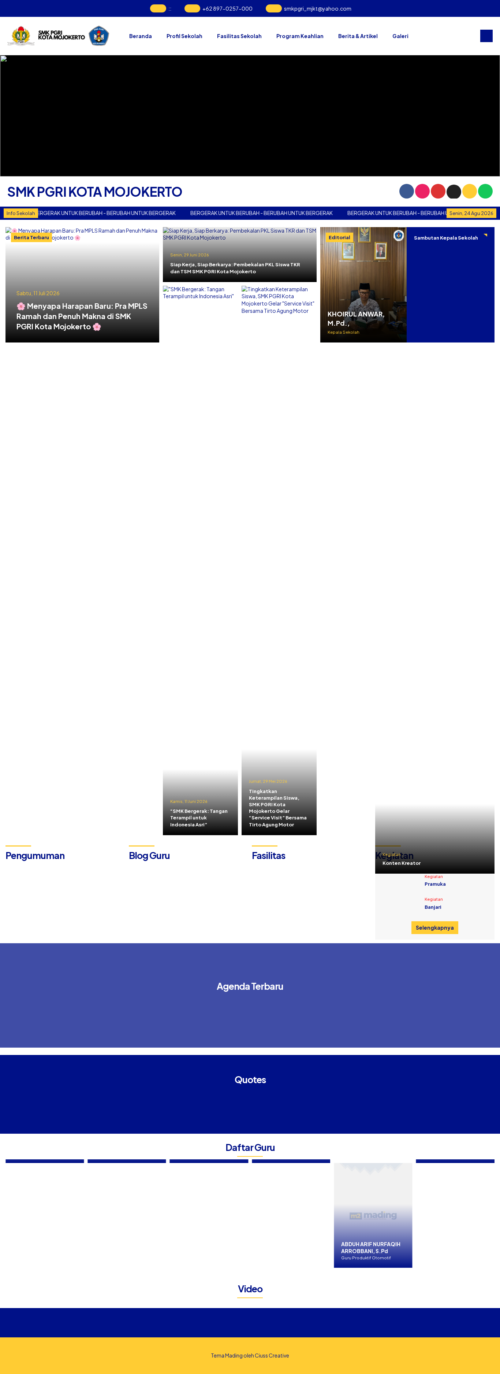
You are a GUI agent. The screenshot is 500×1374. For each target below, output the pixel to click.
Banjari (433, 907)
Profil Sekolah (184, 36)
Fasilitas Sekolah (239, 36)
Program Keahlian (300, 36)
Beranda (140, 36)
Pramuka (435, 884)
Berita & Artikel (358, 36)
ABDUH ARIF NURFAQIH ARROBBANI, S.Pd (330, 1248)
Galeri (400, 36)
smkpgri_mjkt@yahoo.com (317, 8)
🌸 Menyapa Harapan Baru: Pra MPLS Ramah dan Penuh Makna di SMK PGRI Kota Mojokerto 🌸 (82, 316)
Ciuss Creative (272, 1355)
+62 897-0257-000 (227, 8)
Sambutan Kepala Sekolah (446, 238)
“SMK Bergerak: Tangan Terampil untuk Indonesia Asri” (199, 817)
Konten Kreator (402, 863)
